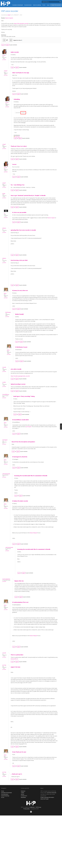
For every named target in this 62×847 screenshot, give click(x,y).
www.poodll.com (14, 659)
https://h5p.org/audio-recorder (21, 23)
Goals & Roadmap (5, 795)
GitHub (22, 794)
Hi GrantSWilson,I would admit (20, 419)
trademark (32, 807)
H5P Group (38, 807)
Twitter (22, 792)
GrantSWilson (5, 394)
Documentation (28, 5)
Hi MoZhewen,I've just (21, 347)
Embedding (17, 99)
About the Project (44, 799)
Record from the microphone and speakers (23, 441)
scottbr (4, 382)
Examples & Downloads (6, 792)
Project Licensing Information (47, 797)
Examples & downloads (17, 5)
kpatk (3, 193)
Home (2, 791)
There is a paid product (17, 654)
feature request (51, 217)
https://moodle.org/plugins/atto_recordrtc (20, 376)
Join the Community (51, 792)
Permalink (4, 59)
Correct (14, 164)
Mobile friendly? (19, 314)
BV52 (5, 293)
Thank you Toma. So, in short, (19, 146)
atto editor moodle (16, 369)
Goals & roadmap (37, 5)
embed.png (17, 136)
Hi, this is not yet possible (19, 212)
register (7, 44)
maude (4, 367)
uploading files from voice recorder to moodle (23, 230)
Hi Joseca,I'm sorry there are (20, 290)
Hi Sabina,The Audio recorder (20, 501)
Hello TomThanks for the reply (20, 72)
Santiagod (4, 440)
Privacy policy (26, 808)
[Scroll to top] (31, 812)
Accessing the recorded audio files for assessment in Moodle (30, 475)
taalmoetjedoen (6, 579)
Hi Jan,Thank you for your (19, 752)
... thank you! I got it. (16, 774)
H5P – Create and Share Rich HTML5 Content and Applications (5, 3)
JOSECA (4, 228)
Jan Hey (4, 665)
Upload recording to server (18, 384)
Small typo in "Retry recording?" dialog (24, 396)
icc (4, 213)
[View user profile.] (4, 53)
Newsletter (23, 797)
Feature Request (33, 532)
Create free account (56, 5)
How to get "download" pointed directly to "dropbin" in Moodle (28, 195)
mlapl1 (8, 15)
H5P (31, 803)
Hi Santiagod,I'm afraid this (19, 456)
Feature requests (9, 18)
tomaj (3, 55)
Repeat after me (19, 581)
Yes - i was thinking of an (17, 185)
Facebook (23, 791)
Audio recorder (15, 52)
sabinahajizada (6, 473)
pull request (28, 426)
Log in (48, 5)
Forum (44, 5)
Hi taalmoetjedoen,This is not (20, 602)
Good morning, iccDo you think (19, 260)
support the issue (15, 667)
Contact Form (24, 795)
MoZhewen (8, 312)
